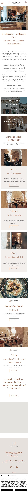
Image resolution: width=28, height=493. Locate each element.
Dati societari (18, 460)
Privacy (5, 462)
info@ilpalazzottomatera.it (15, 455)
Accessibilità (21, 462)
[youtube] (17, 467)
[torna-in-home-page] (13, 445)
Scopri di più (14, 109)
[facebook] (13, 467)
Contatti (8, 460)
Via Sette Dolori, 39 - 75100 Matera (14, 452)
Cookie (11, 462)
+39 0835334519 (15, 453)
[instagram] (11, 467)
